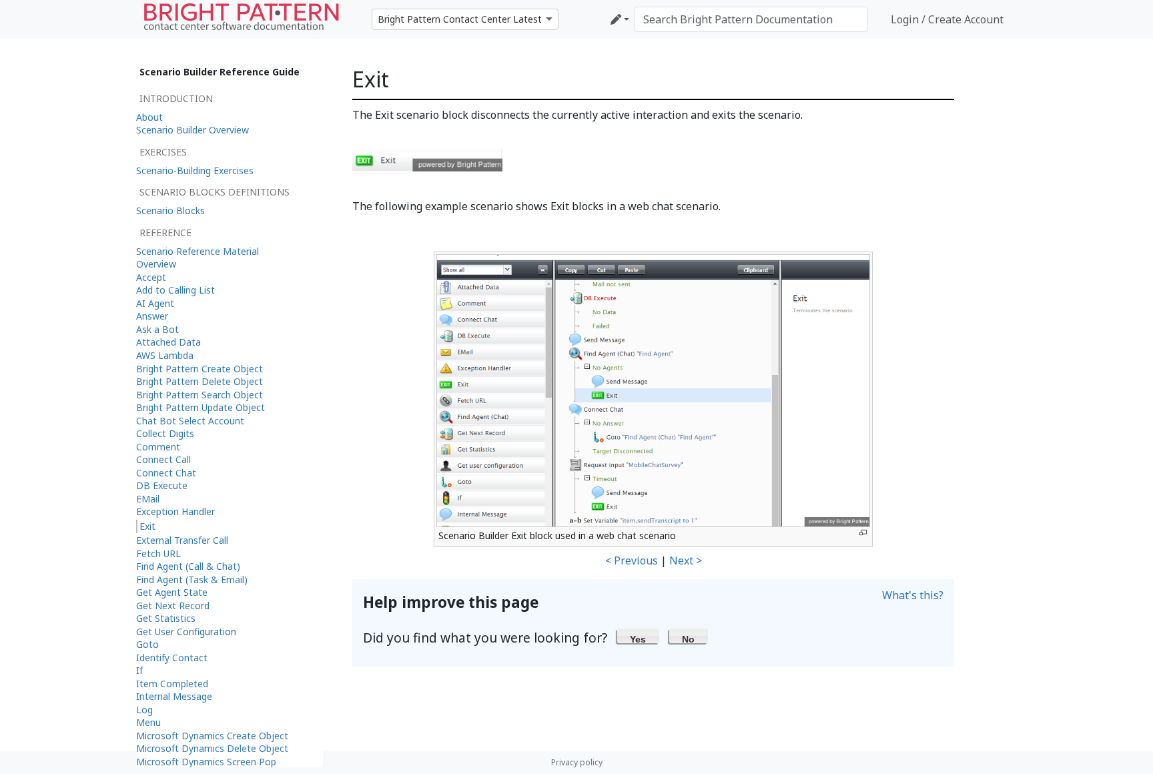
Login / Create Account (947, 19)
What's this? (912, 595)
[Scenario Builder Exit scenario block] (427, 159)
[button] (638, 636)
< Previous (631, 560)
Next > (685, 560)
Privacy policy (577, 762)
